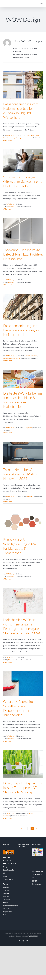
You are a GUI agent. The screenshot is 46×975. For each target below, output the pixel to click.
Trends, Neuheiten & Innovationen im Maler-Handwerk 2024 (20, 474)
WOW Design (10, 135)
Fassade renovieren (33, 135)
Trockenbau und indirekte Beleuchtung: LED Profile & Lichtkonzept (23, 254)
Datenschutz (8, 915)
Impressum (7, 912)
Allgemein (11, 206)
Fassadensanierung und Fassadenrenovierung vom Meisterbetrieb (22, 330)
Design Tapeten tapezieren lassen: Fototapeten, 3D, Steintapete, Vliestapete (22, 787)
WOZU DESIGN (33, 936)
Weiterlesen (7, 140)
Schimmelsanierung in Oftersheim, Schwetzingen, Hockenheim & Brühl (22, 181)
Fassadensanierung (9, 138)
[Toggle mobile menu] (42, 3)
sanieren (18, 358)
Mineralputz (19, 138)
